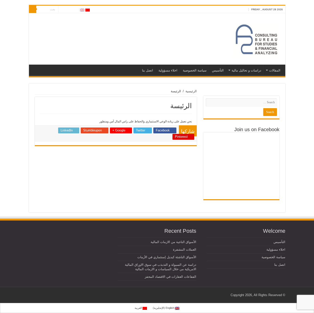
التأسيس (218, 70)
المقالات (274, 70)
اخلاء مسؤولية (167, 70)
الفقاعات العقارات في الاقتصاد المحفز (170, 276)
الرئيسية (191, 91)
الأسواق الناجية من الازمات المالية (173, 242)
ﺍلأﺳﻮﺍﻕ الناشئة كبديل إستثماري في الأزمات (166, 257)
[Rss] (76, 9)
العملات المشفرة (184, 249)
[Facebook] (71, 9)
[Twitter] (66, 9)
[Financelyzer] (257, 38)
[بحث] (32, 9)
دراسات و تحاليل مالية (246, 70)
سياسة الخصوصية (195, 70)
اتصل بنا (147, 70)
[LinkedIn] (62, 9)
